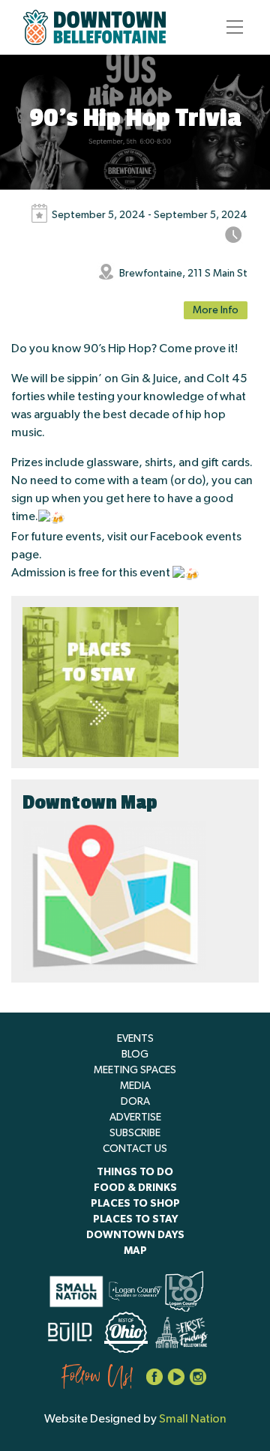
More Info (215, 310)
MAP (135, 1251)
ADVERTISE (135, 1117)
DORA (135, 1101)
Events (135, 1039)
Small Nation (192, 1419)
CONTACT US (135, 1149)
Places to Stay (135, 1219)
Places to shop (135, 1203)
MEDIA (135, 1086)
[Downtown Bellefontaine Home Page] (94, 27)
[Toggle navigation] (230, 27)
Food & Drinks (135, 1188)
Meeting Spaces (135, 1070)
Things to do (135, 1172)
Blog (135, 1054)
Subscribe (135, 1133)
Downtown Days (135, 1235)
